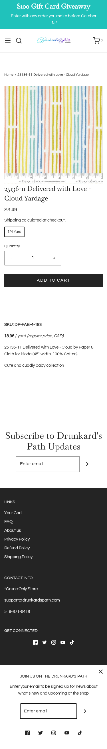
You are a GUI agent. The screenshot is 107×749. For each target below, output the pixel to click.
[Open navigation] (7, 40)
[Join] (87, 464)
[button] (53, 135)
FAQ (8, 522)
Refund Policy (17, 548)
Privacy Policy (17, 539)
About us (12, 530)
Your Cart (13, 513)
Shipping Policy (18, 557)
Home (8, 75)
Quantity (12, 246)
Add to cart (53, 280)
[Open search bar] (21, 40)
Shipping (12, 220)
